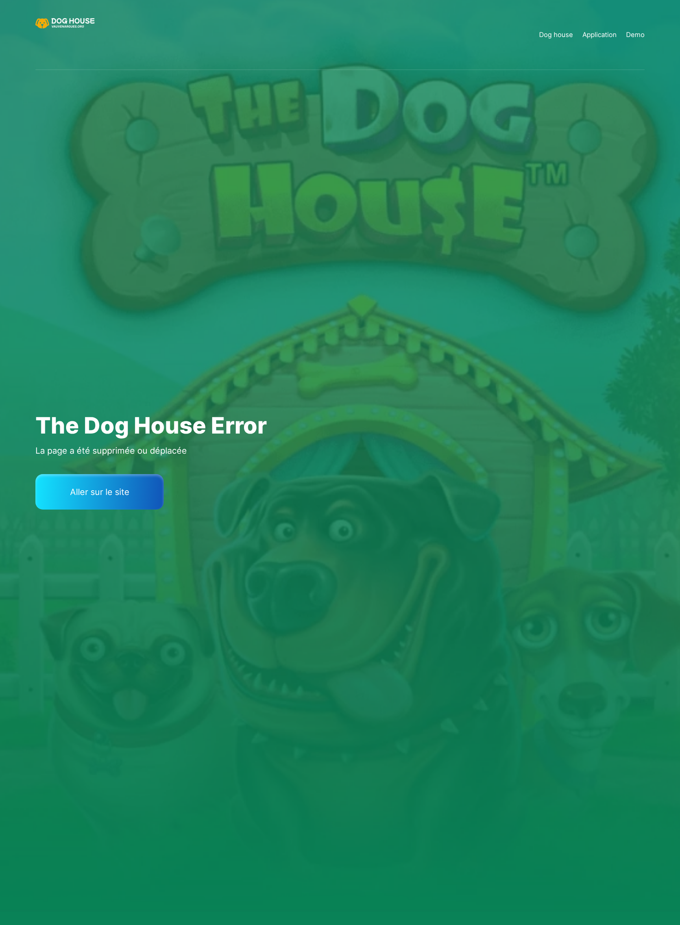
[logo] (66, 35)
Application (599, 35)
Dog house (556, 35)
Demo (635, 35)
